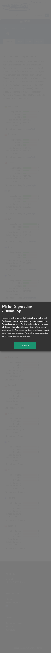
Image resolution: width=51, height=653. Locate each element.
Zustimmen (25, 346)
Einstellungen (38, 330)
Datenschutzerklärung (21, 336)
